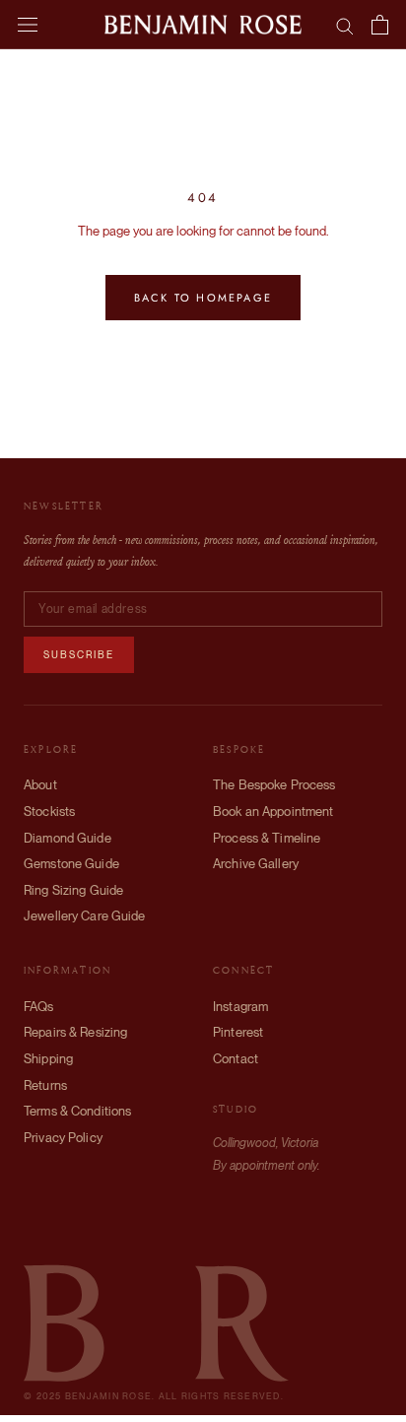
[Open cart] (380, 24)
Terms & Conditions (77, 1111)
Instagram (240, 1006)
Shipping (48, 1058)
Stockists (49, 811)
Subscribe (78, 654)
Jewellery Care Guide (85, 916)
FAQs (39, 1006)
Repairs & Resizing (75, 1032)
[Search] (345, 25)
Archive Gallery (256, 863)
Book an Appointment (273, 811)
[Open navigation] (27, 25)
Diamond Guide (67, 838)
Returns (45, 1085)
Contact (235, 1058)
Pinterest (238, 1032)
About (40, 785)
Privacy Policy (63, 1137)
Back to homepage (203, 297)
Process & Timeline (266, 838)
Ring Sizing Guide (73, 890)
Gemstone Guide (71, 863)
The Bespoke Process (274, 785)
